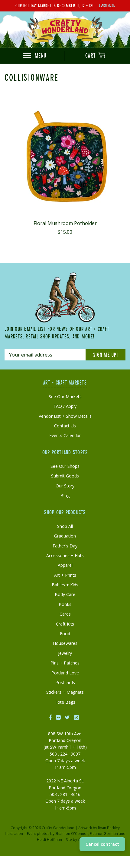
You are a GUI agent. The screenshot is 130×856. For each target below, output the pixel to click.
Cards (65, 614)
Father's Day (65, 546)
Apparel (65, 565)
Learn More (107, 5)
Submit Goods (65, 476)
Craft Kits (65, 624)
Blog (65, 495)
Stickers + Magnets (65, 692)
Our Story (65, 486)
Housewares (65, 643)
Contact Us (65, 426)
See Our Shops (65, 466)
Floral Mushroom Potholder (65, 223)
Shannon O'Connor (71, 833)
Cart (91, 55)
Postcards (65, 682)
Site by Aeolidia (79, 839)
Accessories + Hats (65, 555)
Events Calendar (65, 435)
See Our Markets (65, 396)
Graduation (65, 536)
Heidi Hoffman (49, 839)
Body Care (65, 594)
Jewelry (65, 653)
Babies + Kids (65, 585)
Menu (40, 55)
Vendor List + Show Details (65, 416)
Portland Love (65, 673)
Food (65, 633)
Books (65, 604)
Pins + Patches (65, 663)
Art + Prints (65, 575)
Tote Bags (65, 702)
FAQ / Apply (65, 406)
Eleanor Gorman (104, 833)
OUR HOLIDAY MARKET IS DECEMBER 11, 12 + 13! (54, 5)
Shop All (65, 526)
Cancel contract (102, 844)
